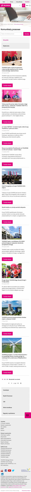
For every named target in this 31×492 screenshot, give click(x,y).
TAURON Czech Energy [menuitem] (6, 462)
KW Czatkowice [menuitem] (4, 465)
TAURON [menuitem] (3, 421)
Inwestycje (6, 390)
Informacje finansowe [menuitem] (6, 440)
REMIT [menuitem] (2, 428)
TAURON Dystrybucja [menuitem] (6, 450)
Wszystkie (5, 40)
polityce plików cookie (17, 485)
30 (7, 379)
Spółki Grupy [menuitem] (4, 446)
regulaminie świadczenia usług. (15, 487)
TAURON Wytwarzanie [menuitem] (6, 448)
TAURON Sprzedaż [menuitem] (5, 455)
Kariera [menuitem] (2, 430)
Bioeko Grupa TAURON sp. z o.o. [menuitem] (8, 463)
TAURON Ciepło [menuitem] (4, 457)
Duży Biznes (19, 2)
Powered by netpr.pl (26, 490)
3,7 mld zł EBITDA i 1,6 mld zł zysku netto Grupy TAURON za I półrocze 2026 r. (15, 127)
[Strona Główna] (5, 5)
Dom (4, 2)
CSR (4, 402)
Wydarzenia (6, 46)
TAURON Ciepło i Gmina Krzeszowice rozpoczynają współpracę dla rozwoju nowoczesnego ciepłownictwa (12, 69)
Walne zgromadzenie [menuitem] (6, 438)
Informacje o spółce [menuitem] (5, 435)
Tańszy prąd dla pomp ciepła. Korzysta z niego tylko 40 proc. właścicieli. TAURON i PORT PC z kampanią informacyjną (15, 105)
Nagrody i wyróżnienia (9, 413)
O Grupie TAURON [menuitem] (5, 423)
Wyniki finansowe (7, 396)
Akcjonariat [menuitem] (3, 437)
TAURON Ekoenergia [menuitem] (6, 452)
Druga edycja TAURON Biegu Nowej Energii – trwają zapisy (14, 281)
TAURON (27, 2)
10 (2, 379)
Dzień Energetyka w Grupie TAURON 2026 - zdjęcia (14, 187)
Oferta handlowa (7, 407)
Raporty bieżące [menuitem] (5, 442)
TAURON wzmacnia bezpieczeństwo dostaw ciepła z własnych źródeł (14, 318)
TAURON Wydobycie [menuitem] (6, 453)
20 (4, 379)
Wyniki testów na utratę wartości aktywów (14, 207)
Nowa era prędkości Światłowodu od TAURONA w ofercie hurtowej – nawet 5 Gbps (15, 149)
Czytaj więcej (7, 85)
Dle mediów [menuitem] (3, 427)
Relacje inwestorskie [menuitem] (6, 425)
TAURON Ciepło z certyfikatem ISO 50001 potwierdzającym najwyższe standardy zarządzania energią (13, 243)
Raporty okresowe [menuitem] (5, 444)
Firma (11, 2)
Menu (27, 5)
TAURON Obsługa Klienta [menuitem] (7, 460)
